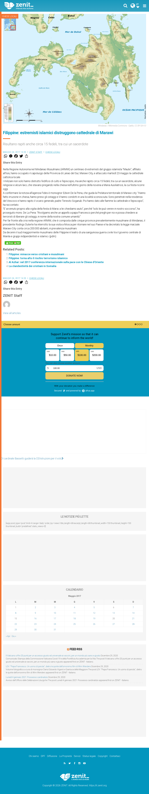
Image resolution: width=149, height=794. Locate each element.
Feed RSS (76, 649)
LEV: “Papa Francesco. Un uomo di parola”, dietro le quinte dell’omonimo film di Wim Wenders (48, 666)
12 (94, 613)
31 (55, 629)
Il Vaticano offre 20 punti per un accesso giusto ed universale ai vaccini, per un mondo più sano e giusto (53, 655)
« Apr (8, 636)
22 (16, 624)
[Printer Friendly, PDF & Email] (13, 243)
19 (94, 618)
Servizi (77, 756)
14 (133, 613)
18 (74, 618)
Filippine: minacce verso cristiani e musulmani (36, 254)
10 (55, 613)
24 (55, 624)
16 (35, 618)
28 (133, 624)
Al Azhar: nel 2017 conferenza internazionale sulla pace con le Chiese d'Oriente (56, 262)
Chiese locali (9, 16)
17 (55, 618)
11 (74, 613)
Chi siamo (34, 756)
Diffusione (52, 756)
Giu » (14, 636)
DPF (43, 756)
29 (16, 629)
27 (113, 624)
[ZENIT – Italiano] (42, 5)
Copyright (103, 756)
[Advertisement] (74, 434)
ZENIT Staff (35, 152)
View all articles (12, 313)
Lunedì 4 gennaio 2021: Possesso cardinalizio (27, 677)
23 (35, 624)
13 (113, 613)
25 (74, 624)
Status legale (89, 756)
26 (94, 624)
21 (133, 618)
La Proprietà (65, 756)
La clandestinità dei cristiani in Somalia (32, 266)
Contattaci (115, 756)
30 (35, 629)
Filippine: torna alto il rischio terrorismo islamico (38, 258)
